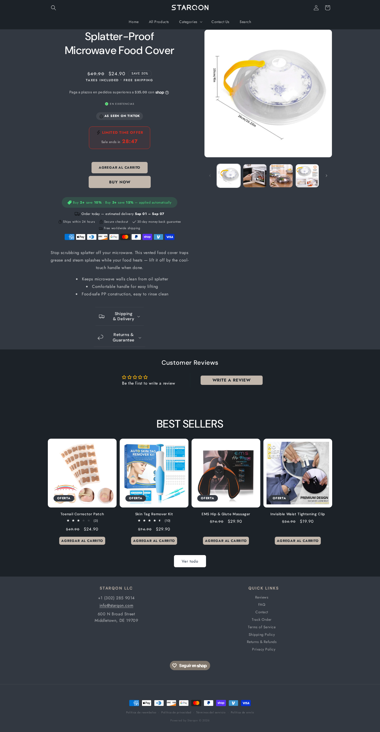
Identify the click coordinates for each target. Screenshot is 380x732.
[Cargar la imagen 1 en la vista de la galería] (228, 176)
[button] (53, 7)
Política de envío (242, 712)
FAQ (261, 604)
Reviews (262, 597)
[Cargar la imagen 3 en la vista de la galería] (281, 176)
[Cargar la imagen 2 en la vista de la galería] (255, 176)
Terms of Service (262, 627)
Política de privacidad (176, 712)
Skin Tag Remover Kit (154, 514)
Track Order (262, 619)
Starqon (192, 720)
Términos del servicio (211, 712)
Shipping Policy (262, 634)
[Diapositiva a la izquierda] (210, 175)
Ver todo (190, 561)
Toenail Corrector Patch (82, 514)
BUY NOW (120, 182)
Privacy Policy (263, 649)
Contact (261, 612)
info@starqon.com (116, 605)
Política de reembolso (141, 712)
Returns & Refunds (262, 641)
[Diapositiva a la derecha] (326, 175)
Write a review (231, 380)
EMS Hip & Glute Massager (226, 514)
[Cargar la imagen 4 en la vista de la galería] (307, 176)
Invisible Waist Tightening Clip (297, 514)
